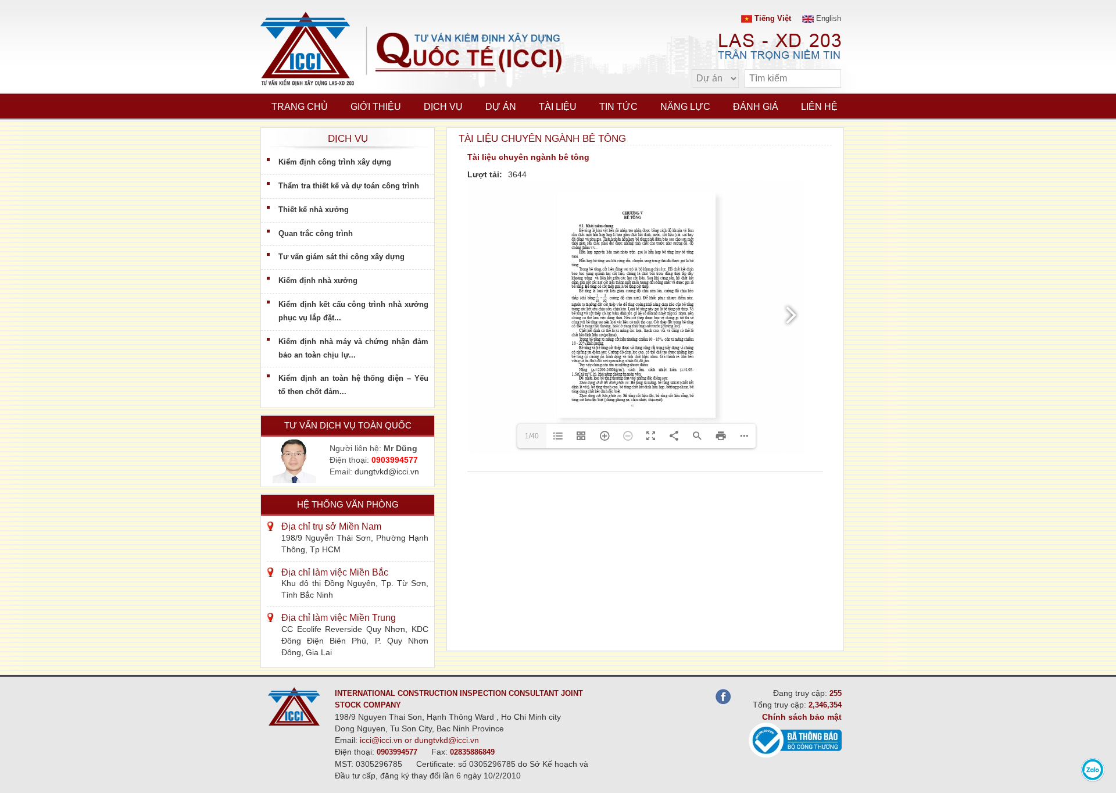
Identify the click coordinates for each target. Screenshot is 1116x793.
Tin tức (618, 107)
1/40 (532, 436)
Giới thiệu (375, 107)
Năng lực (685, 107)
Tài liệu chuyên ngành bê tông (528, 157)
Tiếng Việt (771, 18)
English (827, 18)
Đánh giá (755, 107)
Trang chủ (299, 107)
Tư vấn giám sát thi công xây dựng (341, 256)
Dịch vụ (443, 107)
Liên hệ (819, 107)
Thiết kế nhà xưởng (313, 209)
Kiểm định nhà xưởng (317, 280)
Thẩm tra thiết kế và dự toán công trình (348, 185)
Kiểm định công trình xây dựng (334, 162)
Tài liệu (558, 107)
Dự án (500, 107)
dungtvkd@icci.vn (387, 471)
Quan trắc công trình (315, 233)
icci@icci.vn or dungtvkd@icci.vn (419, 740)
